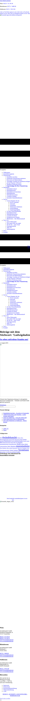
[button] (5, 698)
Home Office (13, 442)
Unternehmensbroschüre (4, 450)
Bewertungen (17, 439)
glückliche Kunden (18, 441)
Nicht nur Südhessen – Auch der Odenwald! (15, 417)
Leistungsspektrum (3, 446)
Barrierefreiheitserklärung (10, 688)
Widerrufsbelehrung (8, 690)
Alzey (22, 437)
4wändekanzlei (9, 437)
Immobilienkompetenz (4, 444)
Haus (1, 442)
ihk (17, 442)
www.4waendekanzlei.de (6, 641)
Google (24, 441)
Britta (21, 439)
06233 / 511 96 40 (8, 3)
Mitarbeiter (13, 446)
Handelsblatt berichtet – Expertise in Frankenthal (16, 413)
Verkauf (11, 450)
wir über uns (9, 452)
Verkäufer (16, 450)
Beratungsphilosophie (4, 439)
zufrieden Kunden (16, 452)
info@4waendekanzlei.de (6, 639)
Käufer (26, 444)
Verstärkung (23, 450)
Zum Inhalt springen (5, 0)
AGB (4, 691)
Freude (12, 441)
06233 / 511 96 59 (5, 638)
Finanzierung (7, 441)
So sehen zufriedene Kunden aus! (14, 339)
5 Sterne (18, 437)
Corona (24, 439)
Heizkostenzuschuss (7, 442)
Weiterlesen (3, 405)
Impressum (6, 685)
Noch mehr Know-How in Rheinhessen (13, 419)
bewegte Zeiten (11, 439)
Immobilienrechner (12, 444)
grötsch (27, 441)
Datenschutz (6, 687)
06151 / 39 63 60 (10, 9)
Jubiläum (22, 444)
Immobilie (20, 442)
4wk (1, 437)
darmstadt (2, 441)
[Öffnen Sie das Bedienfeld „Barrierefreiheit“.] (0, 700)
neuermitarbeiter (23, 446)
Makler (9, 446)
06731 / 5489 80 (11, 6)
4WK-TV (5, 428)
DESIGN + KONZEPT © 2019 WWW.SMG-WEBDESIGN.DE (15, 694)
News (4, 430)
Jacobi (19, 444)
